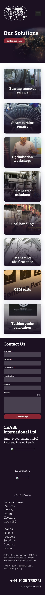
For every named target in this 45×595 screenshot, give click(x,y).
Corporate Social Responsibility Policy (18, 567)
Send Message (22, 416)
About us (9, 544)
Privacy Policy (10, 565)
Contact (9, 548)
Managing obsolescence (22, 260)
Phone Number (9, 376)
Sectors (8, 532)
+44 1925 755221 (25, 580)
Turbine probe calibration (22, 325)
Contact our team (14, 41)
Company (7, 384)
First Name (8, 351)
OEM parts (22, 289)
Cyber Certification (22, 495)
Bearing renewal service (22, 90)
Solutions (10, 540)
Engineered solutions (22, 193)
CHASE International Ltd (20, 429)
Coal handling (22, 224)
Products (9, 536)
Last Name (8, 359)
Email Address (9, 368)
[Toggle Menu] (38, 13)
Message (6, 392)
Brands (8, 529)
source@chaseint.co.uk (31, 586)
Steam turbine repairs (22, 124)
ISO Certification (22, 471)
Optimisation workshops (22, 159)
